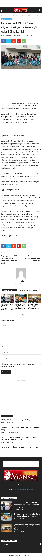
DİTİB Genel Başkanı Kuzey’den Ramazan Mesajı (20, 447)
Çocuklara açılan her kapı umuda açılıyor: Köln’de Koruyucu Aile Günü (34, 306)
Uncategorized (12, 15)
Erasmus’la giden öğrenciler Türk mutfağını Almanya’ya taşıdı (20, 306)
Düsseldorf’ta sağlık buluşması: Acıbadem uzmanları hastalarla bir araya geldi (7, 307)
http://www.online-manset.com (21, 284)
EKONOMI (4, 544)
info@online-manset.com (25, 489)
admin (10, 35)
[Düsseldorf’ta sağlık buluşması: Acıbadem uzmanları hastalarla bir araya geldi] (7, 298)
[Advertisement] (21, 4)
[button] (38, 10)
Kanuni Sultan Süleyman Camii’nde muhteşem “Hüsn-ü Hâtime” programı (19, 438)
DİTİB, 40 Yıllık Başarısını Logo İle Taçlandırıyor (19, 420)
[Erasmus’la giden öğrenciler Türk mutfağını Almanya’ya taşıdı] (21, 298)
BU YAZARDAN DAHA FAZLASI (28, 290)
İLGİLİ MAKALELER (10, 290)
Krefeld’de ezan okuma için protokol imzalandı (32, 258)
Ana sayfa (3, 15)
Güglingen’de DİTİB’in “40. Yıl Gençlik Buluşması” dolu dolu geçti (10, 259)
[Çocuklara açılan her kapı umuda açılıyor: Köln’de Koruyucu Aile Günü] (34, 298)
